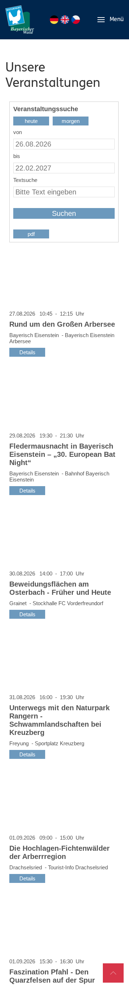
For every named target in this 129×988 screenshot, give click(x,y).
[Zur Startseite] (19, 19)
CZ (75, 19)
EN (65, 19)
